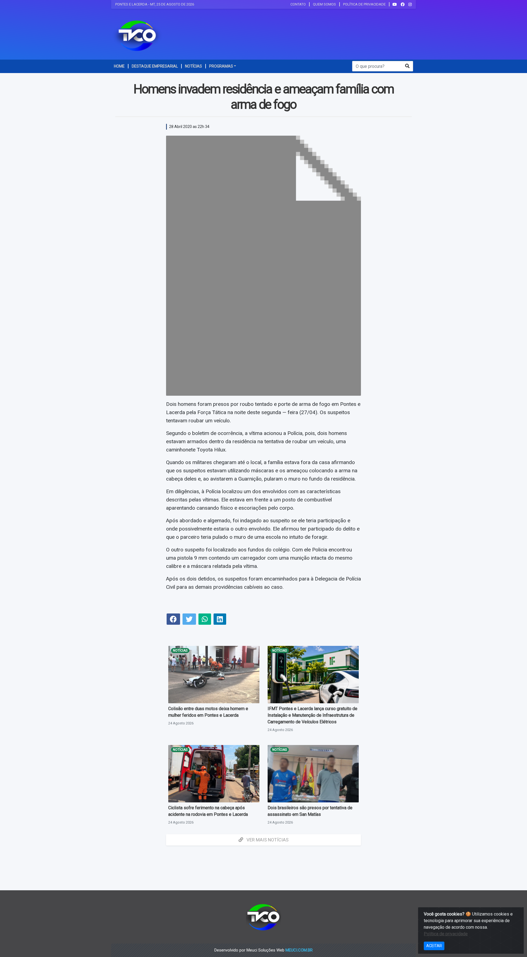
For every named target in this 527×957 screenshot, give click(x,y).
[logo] (137, 35)
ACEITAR (434, 946)
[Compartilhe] (173, 620)
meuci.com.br (299, 950)
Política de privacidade (446, 933)
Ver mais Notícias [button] (266, 839)
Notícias (180, 650)
